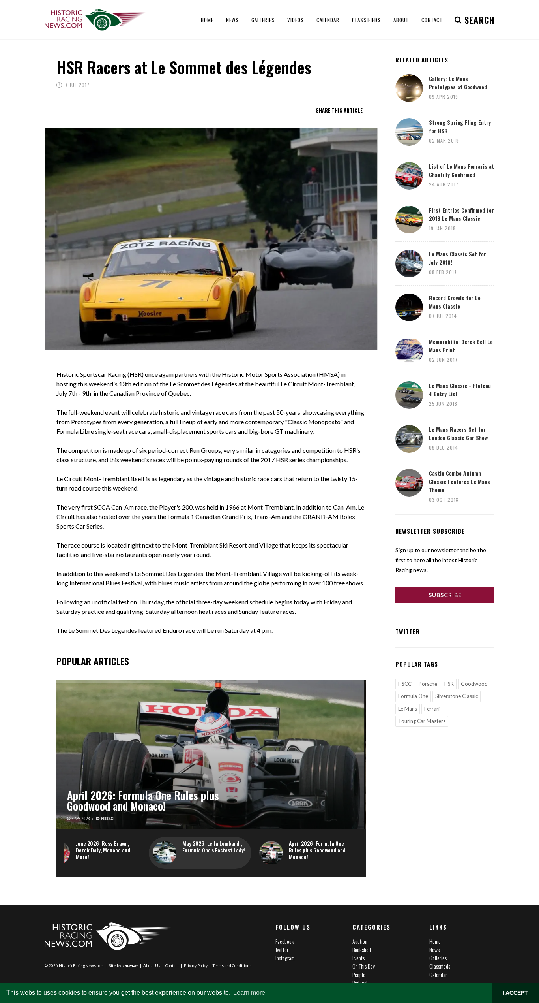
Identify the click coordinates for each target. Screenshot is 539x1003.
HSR (449, 684)
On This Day (363, 966)
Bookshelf (361, 949)
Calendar (438, 974)
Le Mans (407, 709)
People (358, 974)
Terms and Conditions (232, 965)
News (434, 949)
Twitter (281, 949)
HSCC (405, 684)
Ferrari (432, 709)
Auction (359, 941)
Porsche (428, 684)
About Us (151, 965)
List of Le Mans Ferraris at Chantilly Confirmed (461, 170)
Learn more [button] (249, 992)
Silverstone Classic (456, 696)
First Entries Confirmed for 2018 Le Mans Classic (461, 214)
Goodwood (474, 684)
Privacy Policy (196, 965)
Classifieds (439, 966)
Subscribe (445, 594)
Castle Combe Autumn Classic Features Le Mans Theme (459, 481)
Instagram (285, 958)
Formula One (413, 696)
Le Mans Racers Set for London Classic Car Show (458, 433)
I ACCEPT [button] (515, 993)
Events (358, 958)
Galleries (438, 958)
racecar (130, 965)
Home (435, 941)
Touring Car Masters (421, 721)
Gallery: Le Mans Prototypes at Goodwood (458, 82)
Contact (172, 965)
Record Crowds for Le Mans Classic (455, 302)
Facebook (284, 941)
